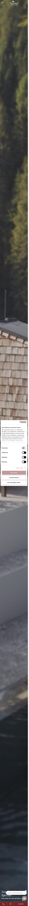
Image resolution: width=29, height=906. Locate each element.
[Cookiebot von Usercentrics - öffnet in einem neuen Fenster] (20, 422)
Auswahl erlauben (14, 477)
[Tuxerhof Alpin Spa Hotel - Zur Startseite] (14, 3)
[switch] (24, 452)
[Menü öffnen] (2, 2)
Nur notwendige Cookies (14, 482)
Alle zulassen (13, 472)
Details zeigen (19, 468)
